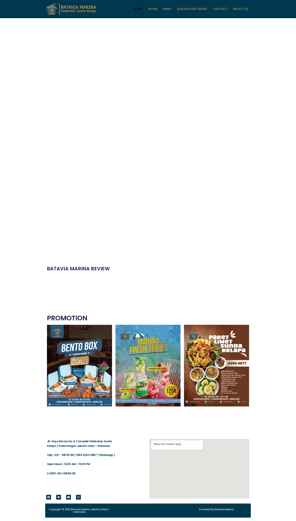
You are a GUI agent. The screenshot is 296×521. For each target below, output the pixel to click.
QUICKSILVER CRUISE (192, 9)
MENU (167, 9)
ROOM (152, 9)
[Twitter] (58, 497)
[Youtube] (68, 497)
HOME (138, 9)
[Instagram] (78, 497)
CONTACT (220, 9)
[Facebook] (48, 497)
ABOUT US (240, 9)
